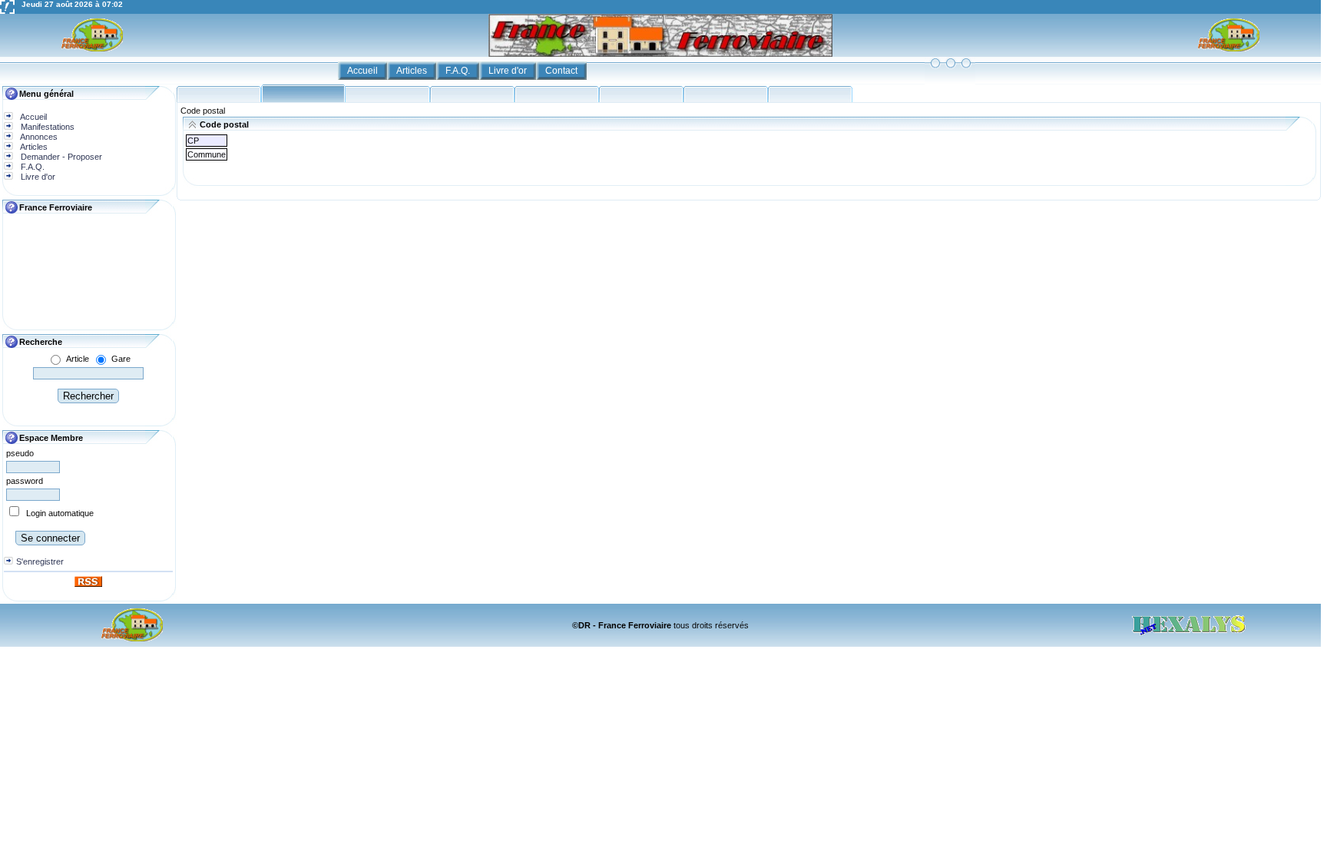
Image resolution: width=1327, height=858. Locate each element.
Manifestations (46, 126)
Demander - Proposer (60, 156)
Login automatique (60, 513)
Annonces (38, 136)
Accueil (363, 70)
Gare (121, 358)
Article (77, 358)
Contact (562, 70)
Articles (412, 70)
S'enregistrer (40, 561)
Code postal (202, 110)
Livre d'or (508, 70)
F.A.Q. (458, 70)
